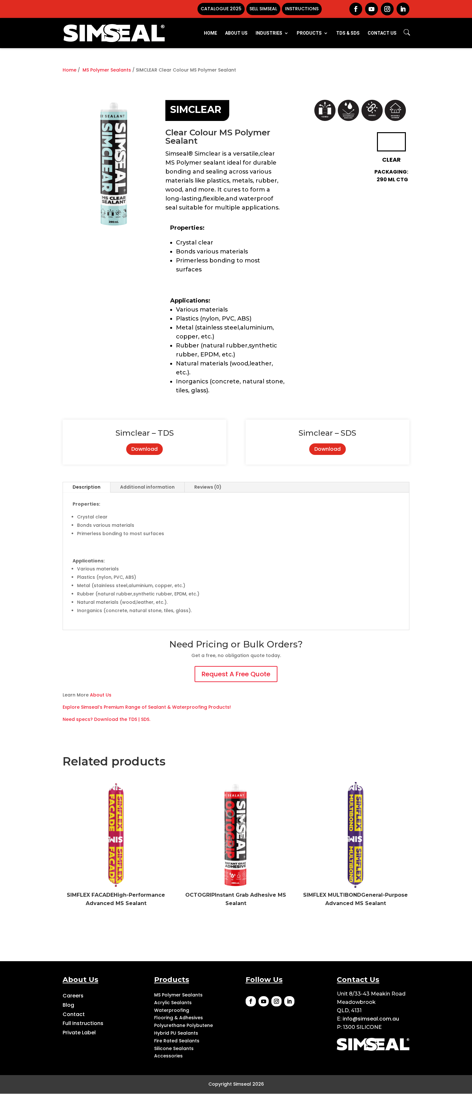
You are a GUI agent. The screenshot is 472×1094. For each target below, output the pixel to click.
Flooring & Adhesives (178, 1017)
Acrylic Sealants (173, 1002)
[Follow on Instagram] (276, 1001)
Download (144, 449)
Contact (74, 1014)
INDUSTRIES (269, 33)
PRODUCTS (309, 33)
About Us (100, 695)
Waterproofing (171, 1010)
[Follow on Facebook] (251, 1001)
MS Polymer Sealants (107, 70)
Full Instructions (83, 1023)
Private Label (79, 1032)
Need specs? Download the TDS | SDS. (106, 719)
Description (87, 487)
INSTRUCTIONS (302, 8)
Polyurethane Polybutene (183, 1025)
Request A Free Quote (236, 674)
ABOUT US (236, 33)
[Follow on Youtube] (263, 1001)
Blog (68, 1005)
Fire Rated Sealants (176, 1041)
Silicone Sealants (174, 1048)
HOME (210, 33)
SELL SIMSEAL (263, 8)
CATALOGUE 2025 (221, 8)
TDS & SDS (348, 33)
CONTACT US (382, 33)
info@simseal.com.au (371, 1018)
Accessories (168, 1056)
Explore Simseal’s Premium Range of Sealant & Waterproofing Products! (147, 707)
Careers (73, 995)
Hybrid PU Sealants (176, 1033)
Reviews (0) (208, 487)
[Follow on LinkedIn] (289, 1001)
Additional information (147, 487)
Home (69, 70)
